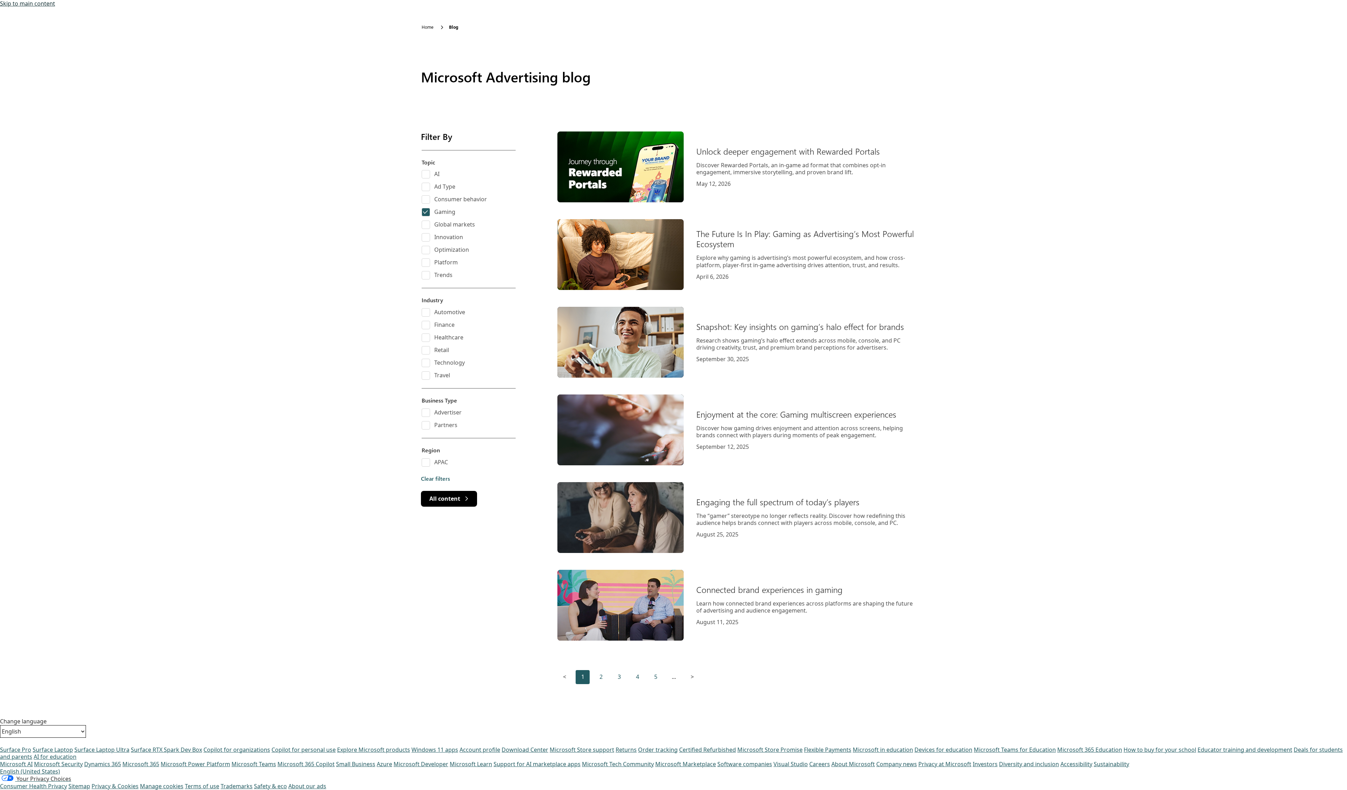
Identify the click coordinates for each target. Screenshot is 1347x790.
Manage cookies (161, 786)
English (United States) (30, 771)
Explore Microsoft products (373, 750)
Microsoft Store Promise (770, 750)
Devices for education (943, 750)
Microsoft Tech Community (618, 764)
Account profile (480, 750)
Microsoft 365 (140, 764)
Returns (626, 750)
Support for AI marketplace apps (537, 764)
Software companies (744, 764)
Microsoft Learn (471, 764)
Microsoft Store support (582, 750)
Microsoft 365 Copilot (306, 764)
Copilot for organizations (236, 750)
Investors (985, 764)
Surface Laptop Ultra (101, 750)
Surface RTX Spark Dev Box (166, 750)
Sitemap (79, 786)
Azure (384, 764)
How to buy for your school (1160, 750)
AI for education (55, 757)
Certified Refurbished (707, 750)
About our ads (307, 786)
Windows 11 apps (434, 750)
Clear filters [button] (435, 478)
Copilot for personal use (304, 750)
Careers (819, 764)
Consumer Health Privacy (33, 786)
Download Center (525, 750)
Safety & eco (270, 786)
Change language (23, 721)
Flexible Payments (827, 750)
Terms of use (202, 786)
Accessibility (1076, 764)
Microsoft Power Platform (195, 764)
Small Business (355, 764)
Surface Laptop (53, 750)
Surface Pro (15, 750)
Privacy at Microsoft (944, 764)
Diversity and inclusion (1029, 764)
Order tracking (658, 750)
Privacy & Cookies (115, 786)
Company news (896, 764)
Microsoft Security (58, 764)
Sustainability (1111, 764)
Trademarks (237, 786)
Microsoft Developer (421, 764)
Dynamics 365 (102, 764)
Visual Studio (790, 764)
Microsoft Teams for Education (1015, 750)
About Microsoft (853, 764)
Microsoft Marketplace (685, 764)
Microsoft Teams (254, 764)
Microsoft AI (16, 764)
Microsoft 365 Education (1089, 750)
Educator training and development (1245, 750)
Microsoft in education (883, 750)
